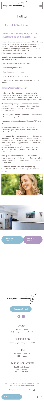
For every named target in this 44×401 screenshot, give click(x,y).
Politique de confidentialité (29, 383)
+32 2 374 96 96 (22, 330)
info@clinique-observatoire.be (22, 332)
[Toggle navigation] (40, 6)
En (38, 397)
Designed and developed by (20, 390)
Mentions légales (11, 383)
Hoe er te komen (30, 240)
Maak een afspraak (9, 240)
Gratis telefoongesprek (12, 397)
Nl (34, 397)
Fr (42, 397)
